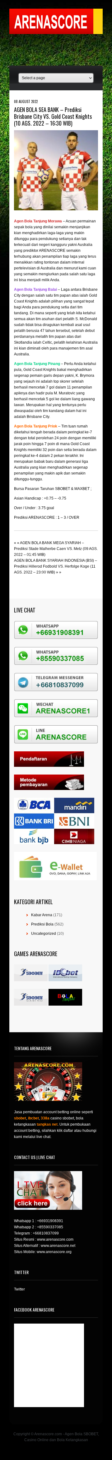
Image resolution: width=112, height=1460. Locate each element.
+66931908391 (50, 1221)
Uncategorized (43, 933)
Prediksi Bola (42, 924)
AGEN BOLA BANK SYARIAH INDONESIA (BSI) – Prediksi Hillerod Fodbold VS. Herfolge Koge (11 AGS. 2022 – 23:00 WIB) (55, 566)
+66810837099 (46, 1233)
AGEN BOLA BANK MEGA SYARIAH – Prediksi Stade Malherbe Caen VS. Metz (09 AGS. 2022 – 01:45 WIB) (56, 549)
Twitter (19, 1289)
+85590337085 (50, 1227)
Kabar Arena (41, 915)
